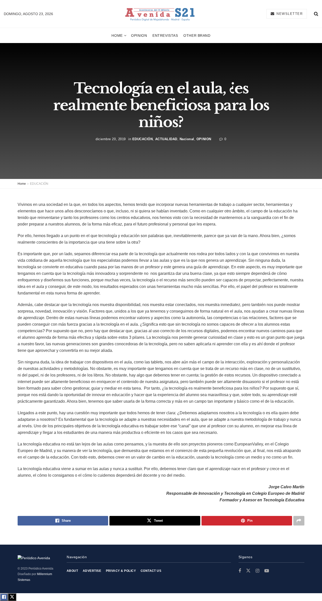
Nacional (187, 139)
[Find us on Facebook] (239, 571)
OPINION (139, 35)
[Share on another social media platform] (298, 520)
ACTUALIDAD (166, 139)
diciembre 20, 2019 (111, 139)
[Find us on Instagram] (257, 571)
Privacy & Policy (121, 571)
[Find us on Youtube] (266, 571)
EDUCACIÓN (142, 139)
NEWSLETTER (289, 14)
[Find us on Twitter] (248, 571)
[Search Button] (316, 14)
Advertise (92, 571)
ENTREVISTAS (165, 35)
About (72, 571)
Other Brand (196, 35)
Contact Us (151, 571)
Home (117, 35)
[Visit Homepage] (159, 14)
